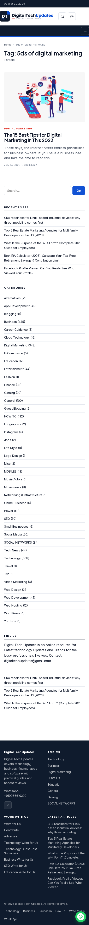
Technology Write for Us (21, 842)
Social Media (13, 534)
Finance (9, 385)
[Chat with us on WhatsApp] (80, 916)
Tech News (12, 550)
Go (79, 190)
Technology (12, 558)
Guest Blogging (15, 408)
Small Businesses (16, 526)
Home (8, 44)
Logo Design (13, 455)
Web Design (12, 589)
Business (10, 321)
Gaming (9, 392)
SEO (7, 518)
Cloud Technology (17, 337)
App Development (17, 306)
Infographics (12, 424)
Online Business (15, 503)
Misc (7, 463)
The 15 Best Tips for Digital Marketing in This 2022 (33, 137)
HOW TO (10, 416)
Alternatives (12, 298)
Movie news (12, 487)
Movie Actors (13, 479)
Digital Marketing (18, 129)
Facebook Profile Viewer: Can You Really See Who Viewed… (65, 883)
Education (11, 361)
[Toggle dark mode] (72, 16)
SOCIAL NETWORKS (18, 542)
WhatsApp (11, 919)
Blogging (10, 314)
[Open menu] (85, 31)
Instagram (11, 432)
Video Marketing (15, 582)
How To (60, 911)
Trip (7, 574)
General (9, 400)
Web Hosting (13, 605)
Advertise (10, 836)
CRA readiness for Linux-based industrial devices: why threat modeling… (65, 828)
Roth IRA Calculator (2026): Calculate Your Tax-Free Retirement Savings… (66, 868)
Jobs (7, 440)
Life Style (10, 448)
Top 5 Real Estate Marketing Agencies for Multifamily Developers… (64, 843)
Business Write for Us (19, 859)
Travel (8, 566)
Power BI (10, 511)
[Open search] (62, 16)
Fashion (9, 377)
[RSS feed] (8, 805)
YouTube (10, 621)
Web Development (17, 597)
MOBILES (10, 471)
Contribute (11, 830)
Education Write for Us (19, 872)
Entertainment (14, 369)
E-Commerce (13, 353)
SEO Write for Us (15, 865)
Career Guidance (16, 329)
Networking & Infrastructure (23, 495)
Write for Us (12, 824)
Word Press (12, 613)
